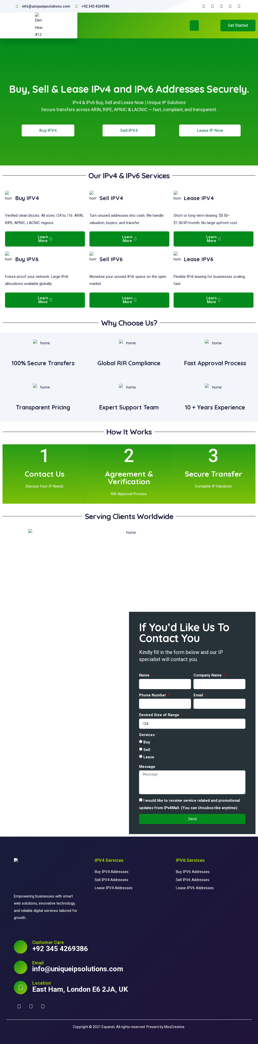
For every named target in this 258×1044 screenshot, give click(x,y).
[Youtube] (31, 1006)
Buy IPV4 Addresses (111, 871)
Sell (146, 749)
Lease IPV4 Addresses (114, 888)
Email (199, 695)
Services (147, 735)
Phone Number (153, 695)
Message (147, 766)
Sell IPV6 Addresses (192, 880)
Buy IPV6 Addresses (193, 871)
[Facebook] (19, 1006)
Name (144, 675)
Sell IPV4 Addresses (111, 880)
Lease (148, 757)
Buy (146, 742)
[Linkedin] (43, 1006)
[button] (194, 25)
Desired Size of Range (159, 715)
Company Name (208, 675)
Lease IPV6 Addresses (195, 888)
